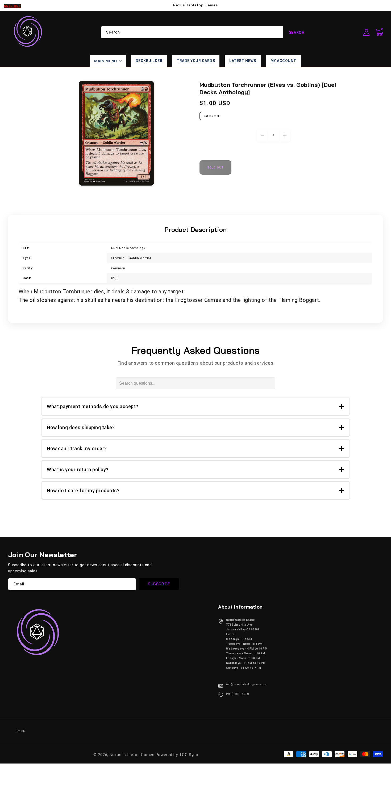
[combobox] (205, 32)
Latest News (242, 61)
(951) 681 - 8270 (237, 693)
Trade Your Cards (196, 61)
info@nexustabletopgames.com (247, 684)
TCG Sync (188, 754)
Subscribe (159, 583)
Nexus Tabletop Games (132, 754)
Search (297, 32)
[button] (379, 32)
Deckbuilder (149, 61)
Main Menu (105, 61)
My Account (283, 61)
